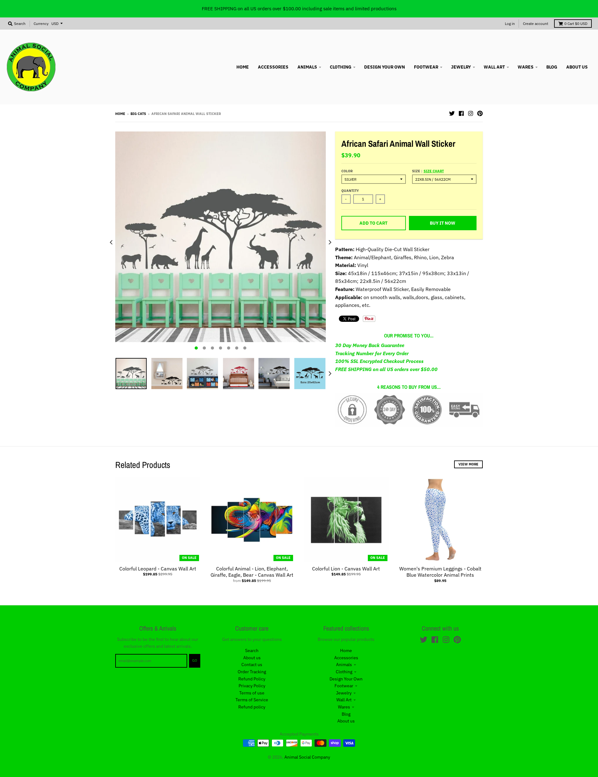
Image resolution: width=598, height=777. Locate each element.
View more (468, 464)
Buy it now (442, 223)
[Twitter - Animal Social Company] (452, 113)
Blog (346, 714)
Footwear (344, 686)
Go (194, 660)
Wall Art (344, 700)
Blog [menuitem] (551, 67)
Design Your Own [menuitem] (384, 67)
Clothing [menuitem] (340, 67)
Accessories (346, 657)
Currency (41, 23)
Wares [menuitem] (526, 67)
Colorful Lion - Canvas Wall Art (346, 568)
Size (428, 171)
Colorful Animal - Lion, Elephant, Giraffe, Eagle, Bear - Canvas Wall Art (252, 571)
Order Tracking (252, 672)
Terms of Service (251, 700)
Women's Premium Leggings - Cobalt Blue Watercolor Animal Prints (440, 571)
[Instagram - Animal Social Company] (470, 113)
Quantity (350, 190)
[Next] (329, 242)
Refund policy (251, 707)
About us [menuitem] (577, 67)
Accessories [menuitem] (273, 67)
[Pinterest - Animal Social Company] (480, 113)
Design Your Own (346, 679)
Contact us (251, 664)
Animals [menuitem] (307, 67)
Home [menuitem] (242, 67)
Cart (575, 23)
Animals (344, 664)
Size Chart (434, 171)
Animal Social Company (307, 757)
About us (252, 657)
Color (347, 171)
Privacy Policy (252, 686)
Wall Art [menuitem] (494, 67)
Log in (510, 23)
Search (252, 650)
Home (120, 114)
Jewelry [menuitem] (461, 67)
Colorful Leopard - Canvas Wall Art (157, 568)
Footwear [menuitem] (426, 67)
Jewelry (344, 693)
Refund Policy (251, 679)
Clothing (344, 672)
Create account (535, 23)
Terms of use (251, 693)
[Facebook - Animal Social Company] (461, 113)
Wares (344, 707)
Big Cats (138, 114)
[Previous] (111, 242)
